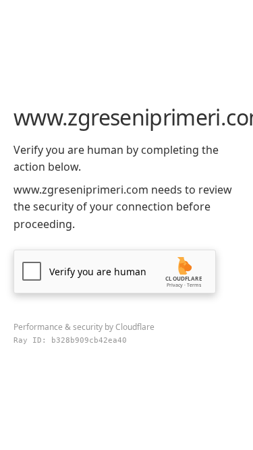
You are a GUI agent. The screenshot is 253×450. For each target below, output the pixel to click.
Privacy (175, 285)
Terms (194, 285)
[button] (114, 271)
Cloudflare (134, 327)
